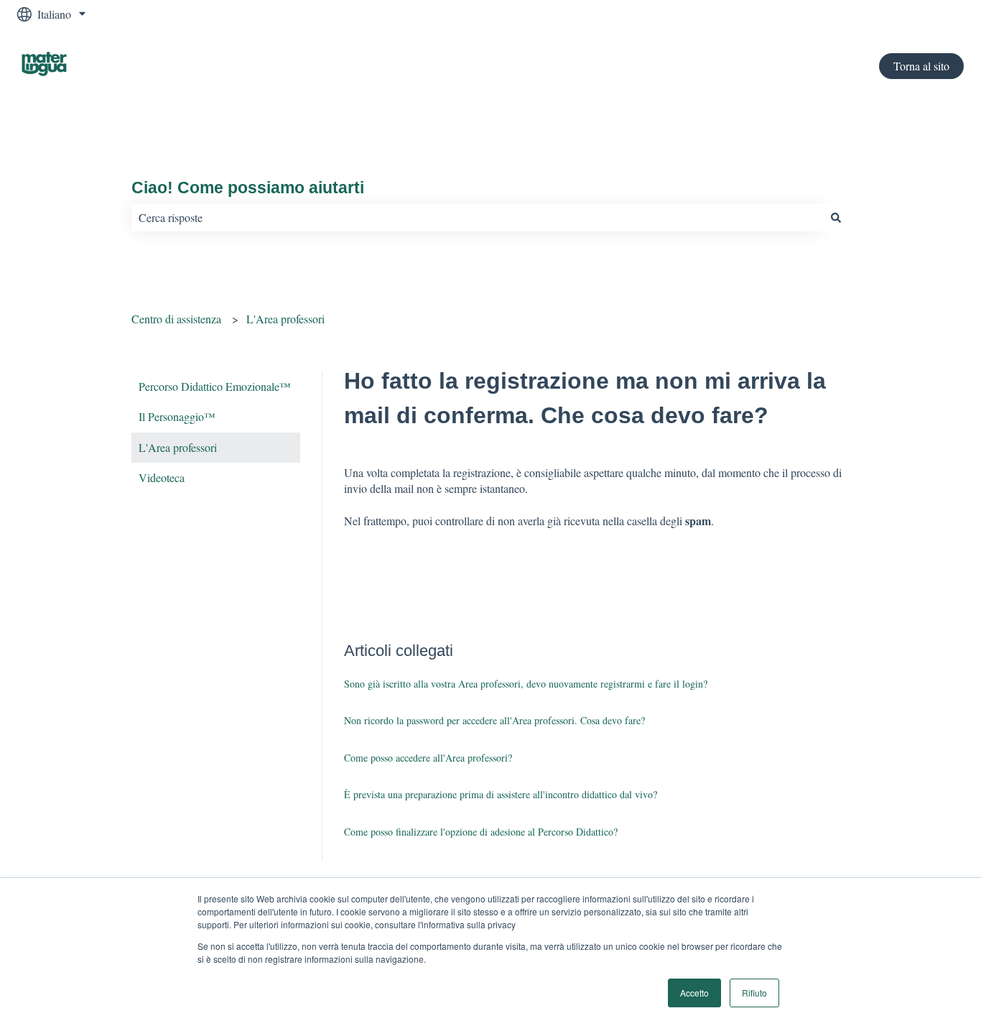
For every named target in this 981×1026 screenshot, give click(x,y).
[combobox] (476, 217)
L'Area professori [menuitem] (178, 447)
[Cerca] (836, 217)
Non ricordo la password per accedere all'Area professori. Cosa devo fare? (494, 720)
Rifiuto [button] (754, 992)
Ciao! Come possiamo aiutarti (247, 187)
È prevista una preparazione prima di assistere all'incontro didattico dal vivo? (500, 794)
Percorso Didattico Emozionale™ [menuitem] (215, 386)
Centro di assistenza (176, 318)
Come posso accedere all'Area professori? (428, 757)
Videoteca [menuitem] (162, 477)
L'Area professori (285, 318)
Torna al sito (921, 65)
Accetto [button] (694, 992)
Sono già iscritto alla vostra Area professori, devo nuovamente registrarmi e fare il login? (525, 683)
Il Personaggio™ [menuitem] (177, 416)
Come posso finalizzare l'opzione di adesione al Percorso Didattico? (481, 831)
